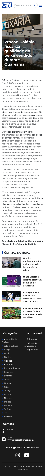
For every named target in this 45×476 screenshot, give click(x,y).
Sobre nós (32, 339)
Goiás (6, 387)
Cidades (8, 361)
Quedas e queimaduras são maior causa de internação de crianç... (32, 264)
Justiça (7, 390)
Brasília (7, 357)
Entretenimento (12, 368)
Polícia (7, 402)
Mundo (8, 394)
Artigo (7, 350)
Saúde (7, 409)
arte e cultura (11, 346)
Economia (9, 364)
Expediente (32, 350)
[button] (40, 5)
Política (8, 405)
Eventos (8, 376)
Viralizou (8, 417)
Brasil (6, 353)
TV (5, 413)
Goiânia (7, 383)
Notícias (8, 398)
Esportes (8, 372)
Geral (7, 379)
